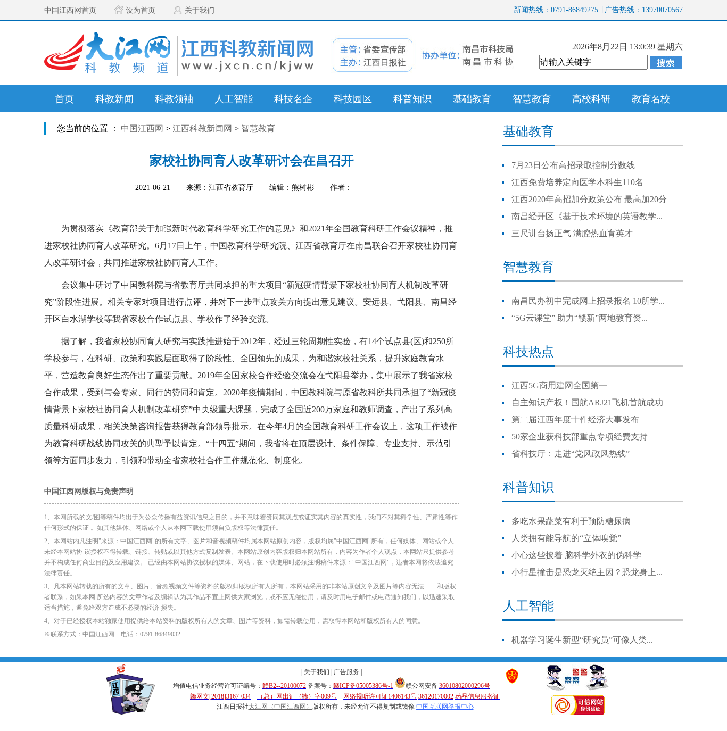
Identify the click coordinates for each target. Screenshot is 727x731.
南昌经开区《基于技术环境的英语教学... (587, 216)
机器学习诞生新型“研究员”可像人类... (582, 639)
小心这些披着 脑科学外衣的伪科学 (576, 555)
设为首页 (140, 10)
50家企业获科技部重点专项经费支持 (579, 436)
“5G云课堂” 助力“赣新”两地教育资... (579, 317)
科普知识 (412, 99)
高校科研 (591, 99)
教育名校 (651, 99)
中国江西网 (142, 128)
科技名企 (293, 99)
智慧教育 (532, 99)
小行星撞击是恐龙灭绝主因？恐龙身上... (587, 572)
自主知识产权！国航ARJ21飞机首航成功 (587, 402)
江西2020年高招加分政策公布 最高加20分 (589, 199)
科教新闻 (114, 99)
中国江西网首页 (70, 10)
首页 (64, 99)
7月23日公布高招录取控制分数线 (573, 165)
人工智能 (233, 99)
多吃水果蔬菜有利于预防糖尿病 (571, 521)
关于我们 (199, 10)
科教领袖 (174, 99)
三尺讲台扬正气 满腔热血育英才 (572, 233)
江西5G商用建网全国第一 (559, 385)
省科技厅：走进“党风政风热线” (570, 453)
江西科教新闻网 (202, 128)
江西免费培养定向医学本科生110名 (577, 182)
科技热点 (528, 352)
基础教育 (472, 99)
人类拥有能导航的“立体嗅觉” (566, 538)
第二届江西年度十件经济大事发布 (575, 419)
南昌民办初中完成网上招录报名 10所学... (588, 300)
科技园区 (353, 99)
